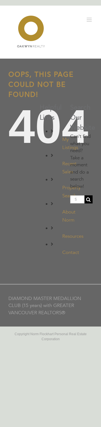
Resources (72, 236)
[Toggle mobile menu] (90, 20)
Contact (70, 252)
